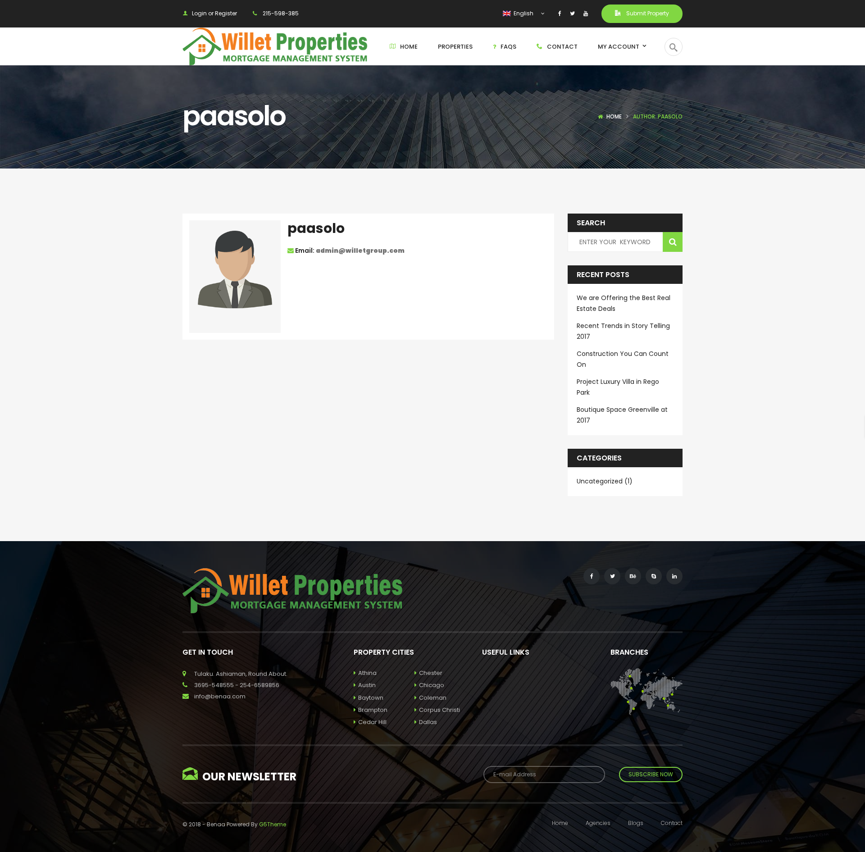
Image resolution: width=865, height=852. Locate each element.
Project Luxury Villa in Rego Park (618, 387)
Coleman (432, 697)
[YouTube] (585, 13)
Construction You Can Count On (623, 359)
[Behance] (633, 576)
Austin (367, 685)
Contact (672, 823)
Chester (430, 673)
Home (614, 116)
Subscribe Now (650, 774)
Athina (367, 673)
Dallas (428, 722)
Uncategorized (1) (605, 481)
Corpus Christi (439, 710)
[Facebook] (559, 13)
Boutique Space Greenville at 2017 (622, 415)
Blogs (635, 823)
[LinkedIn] (674, 576)
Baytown (370, 697)
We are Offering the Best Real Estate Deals (623, 303)
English (523, 13)
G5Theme (272, 824)
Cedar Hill (372, 722)
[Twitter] (572, 13)
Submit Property (647, 13)
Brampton (372, 710)
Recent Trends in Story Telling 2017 (623, 331)
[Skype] (654, 576)
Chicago (431, 685)
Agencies (598, 823)
